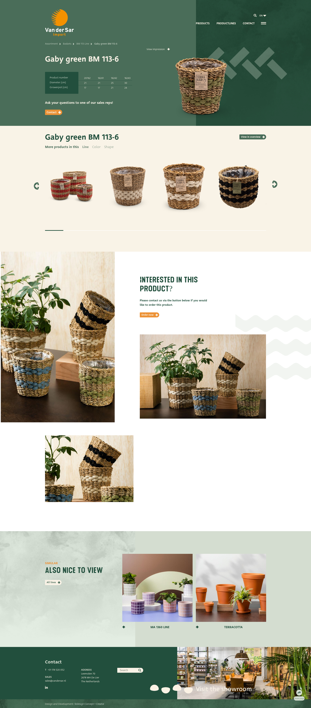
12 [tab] (257, 230)
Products (203, 23)
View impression (156, 49)
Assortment (51, 44)
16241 (101, 78)
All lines (51, 582)
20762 (87, 78)
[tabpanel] (71, 189)
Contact (249, 23)
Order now (147, 315)
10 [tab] (220, 230)
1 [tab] (54, 230)
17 (85, 88)
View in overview (250, 137)
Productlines (226, 23)
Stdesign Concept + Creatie (89, 704)
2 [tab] (72, 230)
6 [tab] (146, 230)
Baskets (67, 44)
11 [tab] (238, 230)
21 (85, 83)
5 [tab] (128, 230)
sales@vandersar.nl (55, 681)
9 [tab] (201, 230)
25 (112, 83)
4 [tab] (109, 230)
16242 (114, 78)
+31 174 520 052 (56, 670)
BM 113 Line (82, 44)
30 (125, 83)
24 (125, 88)
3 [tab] (91, 230)
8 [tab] (183, 230)
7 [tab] (165, 230)
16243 (127, 78)
